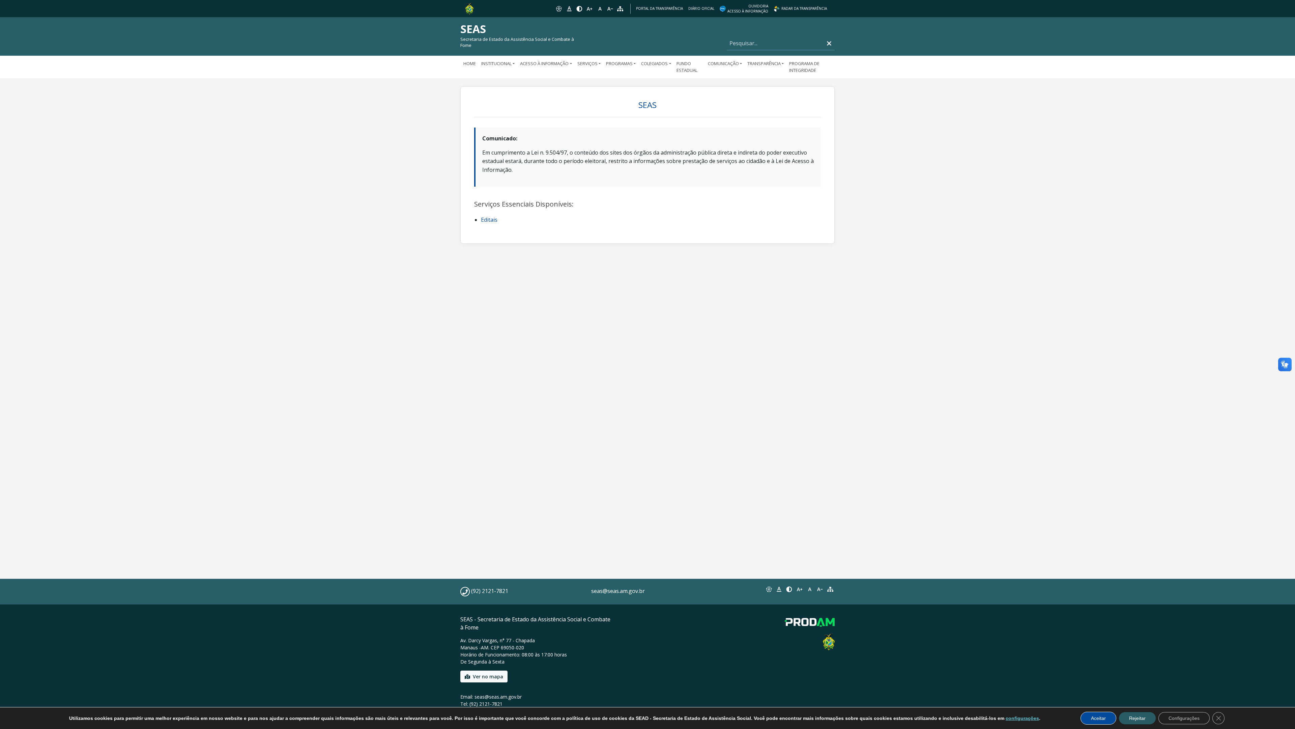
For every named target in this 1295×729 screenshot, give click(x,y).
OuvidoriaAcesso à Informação (747, 9)
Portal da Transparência (659, 8)
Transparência (764, 63)
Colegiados (654, 63)
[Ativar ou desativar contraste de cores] (579, 9)
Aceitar (1098, 718)
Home (469, 63)
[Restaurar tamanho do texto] (600, 9)
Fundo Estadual (687, 66)
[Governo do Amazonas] (469, 8)
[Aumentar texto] (589, 9)
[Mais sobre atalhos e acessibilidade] (768, 589)
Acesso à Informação (544, 63)
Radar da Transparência (804, 8)
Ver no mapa (488, 676)
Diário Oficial (701, 8)
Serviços (587, 63)
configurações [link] (1022, 718)
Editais (489, 219)
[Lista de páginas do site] (830, 589)
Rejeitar (1137, 718)
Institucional (496, 63)
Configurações (1184, 718)
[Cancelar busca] (829, 43)
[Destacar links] (569, 9)
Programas (619, 63)
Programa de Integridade (804, 66)
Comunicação (723, 63)
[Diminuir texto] (610, 9)
